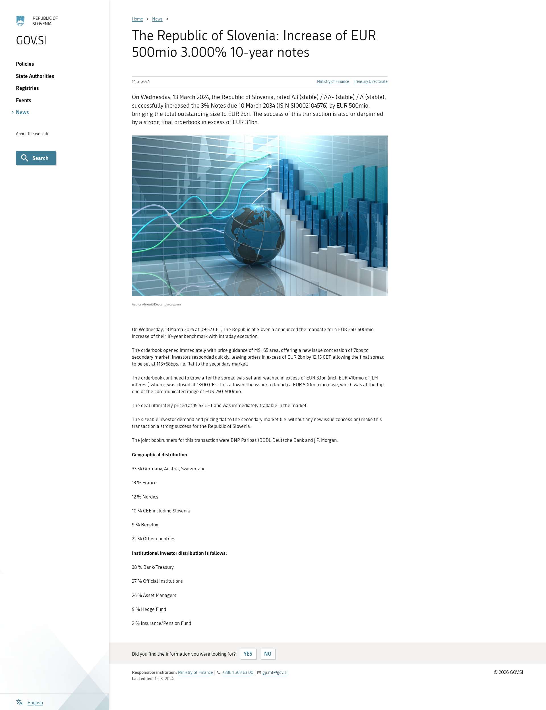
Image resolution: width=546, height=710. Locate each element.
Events (23, 100)
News (22, 112)
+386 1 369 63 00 (237, 672)
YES (248, 653)
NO (267, 653)
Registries (27, 88)
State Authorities (35, 76)
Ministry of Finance (333, 81)
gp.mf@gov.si (275, 672)
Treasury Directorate (371, 81)
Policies (25, 63)
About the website (32, 133)
